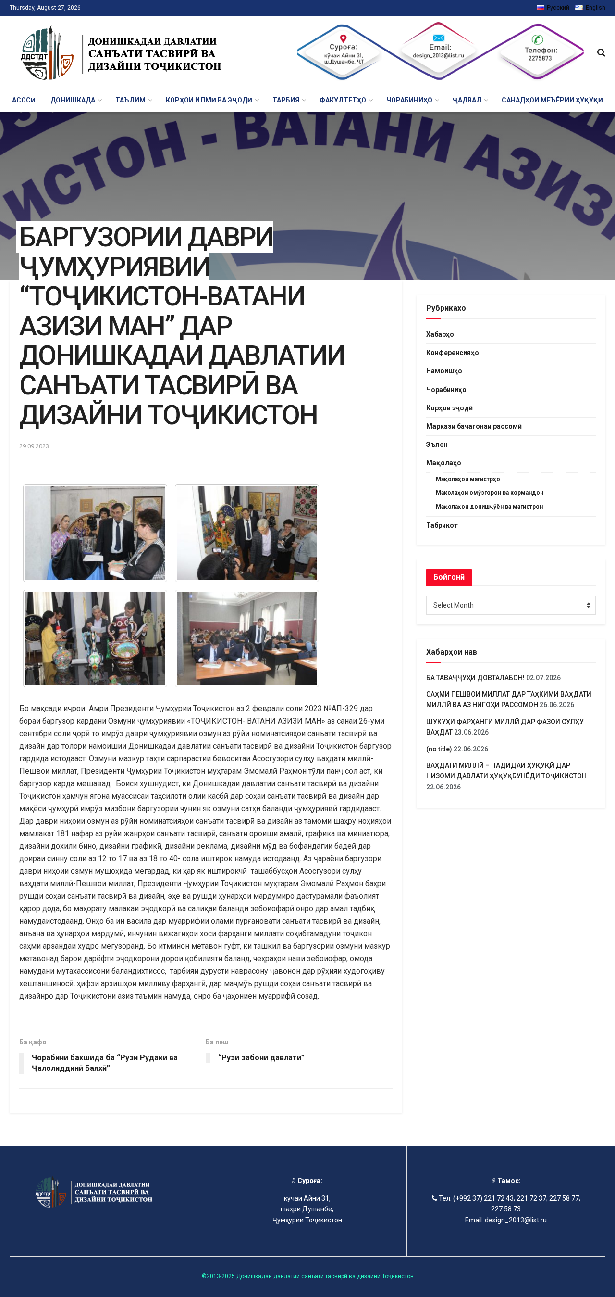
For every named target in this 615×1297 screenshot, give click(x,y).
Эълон (437, 444)
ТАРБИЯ (285, 100)
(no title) (439, 749)
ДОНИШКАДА (72, 100)
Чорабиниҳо (446, 390)
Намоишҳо (444, 371)
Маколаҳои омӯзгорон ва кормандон (489, 492)
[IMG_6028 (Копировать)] (247, 533)
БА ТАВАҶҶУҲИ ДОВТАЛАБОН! (475, 678)
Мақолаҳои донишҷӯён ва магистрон (489, 506)
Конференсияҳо (452, 352)
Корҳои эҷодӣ (449, 408)
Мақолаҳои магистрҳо (468, 479)
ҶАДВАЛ (467, 100)
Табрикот (442, 525)
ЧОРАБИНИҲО (409, 100)
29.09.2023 (34, 446)
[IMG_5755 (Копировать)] (247, 638)
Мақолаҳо (443, 463)
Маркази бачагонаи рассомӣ (474, 426)
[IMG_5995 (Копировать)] (95, 533)
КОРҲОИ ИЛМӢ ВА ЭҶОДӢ (209, 100)
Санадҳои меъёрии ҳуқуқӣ (552, 100)
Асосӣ (24, 100)
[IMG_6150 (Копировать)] (95, 638)
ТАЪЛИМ (130, 100)
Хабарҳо (440, 334)
